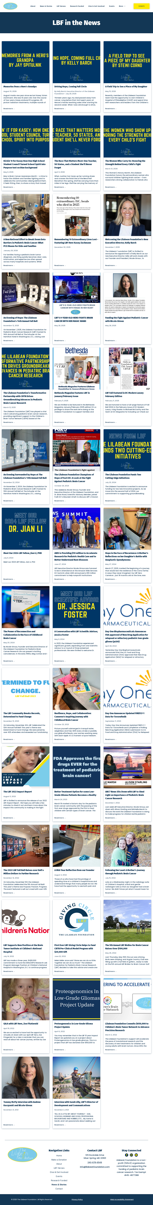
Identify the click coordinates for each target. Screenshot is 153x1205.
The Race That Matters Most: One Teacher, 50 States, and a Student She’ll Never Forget (75, 164)
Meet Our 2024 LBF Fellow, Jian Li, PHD (22, 553)
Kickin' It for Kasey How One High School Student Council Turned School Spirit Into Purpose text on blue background (24, 164)
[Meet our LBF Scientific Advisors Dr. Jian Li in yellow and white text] (25, 529)
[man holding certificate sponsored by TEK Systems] (25, 607)
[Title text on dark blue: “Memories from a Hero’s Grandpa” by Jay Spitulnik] (25, 62)
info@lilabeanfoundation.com (95, 1166)
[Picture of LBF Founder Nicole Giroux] (127, 293)
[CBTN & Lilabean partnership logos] (127, 999)
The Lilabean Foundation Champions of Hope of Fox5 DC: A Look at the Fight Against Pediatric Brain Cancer (74, 478)
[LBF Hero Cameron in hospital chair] (127, 529)
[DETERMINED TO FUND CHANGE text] (25, 689)
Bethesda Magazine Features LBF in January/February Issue (72, 395)
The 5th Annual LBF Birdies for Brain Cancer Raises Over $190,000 (127, 947)
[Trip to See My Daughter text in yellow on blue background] (127, 62)
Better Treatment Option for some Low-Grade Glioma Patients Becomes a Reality (75, 793)
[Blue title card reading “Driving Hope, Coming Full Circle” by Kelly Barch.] (76, 62)
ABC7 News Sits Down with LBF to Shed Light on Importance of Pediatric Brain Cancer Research (124, 795)
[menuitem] (33, 6)
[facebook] (126, 1155)
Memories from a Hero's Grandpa (20, 86)
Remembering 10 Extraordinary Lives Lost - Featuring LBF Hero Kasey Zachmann (76, 241)
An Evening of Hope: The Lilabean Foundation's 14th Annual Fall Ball (20, 319)
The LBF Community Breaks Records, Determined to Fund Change (21, 715)
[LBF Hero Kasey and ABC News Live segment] (76, 293)
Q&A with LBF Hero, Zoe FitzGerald (20, 1023)
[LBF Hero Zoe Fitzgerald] (25, 999)
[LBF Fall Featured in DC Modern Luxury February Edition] (127, 369)
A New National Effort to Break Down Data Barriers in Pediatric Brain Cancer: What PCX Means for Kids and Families (24, 242)
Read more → (9, 108)
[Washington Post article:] (76, 215)
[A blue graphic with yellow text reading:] (76, 137)
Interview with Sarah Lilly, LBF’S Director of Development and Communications (76, 1104)
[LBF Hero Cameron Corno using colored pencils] (76, 689)
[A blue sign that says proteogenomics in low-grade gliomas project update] (76, 999)
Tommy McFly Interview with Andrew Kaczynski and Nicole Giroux (22, 1104)
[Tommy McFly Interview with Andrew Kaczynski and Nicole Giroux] (25, 1078)
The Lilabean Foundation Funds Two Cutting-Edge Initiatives (123, 476)
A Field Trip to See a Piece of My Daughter (126, 86)
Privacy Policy (77, 1199)
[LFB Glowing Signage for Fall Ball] (25, 450)
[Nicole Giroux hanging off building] (76, 1078)
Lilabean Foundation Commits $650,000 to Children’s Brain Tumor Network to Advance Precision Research (127, 1027)
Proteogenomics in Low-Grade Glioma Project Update (73, 1025)
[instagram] (131, 1155)
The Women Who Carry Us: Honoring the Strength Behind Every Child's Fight (125, 163)
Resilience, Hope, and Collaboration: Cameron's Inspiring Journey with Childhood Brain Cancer (72, 716)
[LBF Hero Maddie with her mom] (127, 846)
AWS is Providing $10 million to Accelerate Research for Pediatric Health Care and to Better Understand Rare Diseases (75, 556)
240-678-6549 (95, 1162)
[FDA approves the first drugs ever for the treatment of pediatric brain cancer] (76, 767)
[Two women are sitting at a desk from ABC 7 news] (127, 767)
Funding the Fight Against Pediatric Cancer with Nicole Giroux (126, 319)
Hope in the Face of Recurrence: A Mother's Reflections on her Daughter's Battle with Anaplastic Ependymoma (126, 556)
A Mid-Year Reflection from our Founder (74, 870)
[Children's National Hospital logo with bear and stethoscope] (25, 921)
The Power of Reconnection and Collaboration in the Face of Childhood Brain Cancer (22, 635)
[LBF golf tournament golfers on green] (127, 921)
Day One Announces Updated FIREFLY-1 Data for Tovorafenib (124, 715)
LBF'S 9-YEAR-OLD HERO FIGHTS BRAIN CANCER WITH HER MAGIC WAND (73, 319)
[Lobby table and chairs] (76, 846)
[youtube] (136, 1155)
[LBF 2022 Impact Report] (25, 767)
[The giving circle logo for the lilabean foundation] (76, 921)
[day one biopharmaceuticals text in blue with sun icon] (127, 607)
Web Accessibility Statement (122, 1199)
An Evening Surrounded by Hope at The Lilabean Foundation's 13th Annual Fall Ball (25, 476)
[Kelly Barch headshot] (127, 215)
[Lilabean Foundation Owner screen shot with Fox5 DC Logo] (76, 450)
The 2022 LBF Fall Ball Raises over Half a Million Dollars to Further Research (23, 872)
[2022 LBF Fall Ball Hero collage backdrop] (25, 846)
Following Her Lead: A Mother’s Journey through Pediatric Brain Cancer (125, 872)
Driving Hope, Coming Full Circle (70, 86)
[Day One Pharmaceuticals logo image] (127, 689)
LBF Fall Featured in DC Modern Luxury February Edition (124, 395)
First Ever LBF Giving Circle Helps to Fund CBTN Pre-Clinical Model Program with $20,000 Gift (75, 948)
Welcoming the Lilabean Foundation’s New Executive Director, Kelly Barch (126, 241)
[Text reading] (127, 137)
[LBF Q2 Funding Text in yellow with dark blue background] (127, 450)
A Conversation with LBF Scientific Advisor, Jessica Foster (76, 633)
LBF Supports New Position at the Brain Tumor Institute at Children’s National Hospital (23, 948)
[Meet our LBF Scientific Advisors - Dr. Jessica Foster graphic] (76, 607)
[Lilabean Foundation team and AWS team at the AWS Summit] (76, 529)
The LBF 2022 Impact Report (17, 791)
